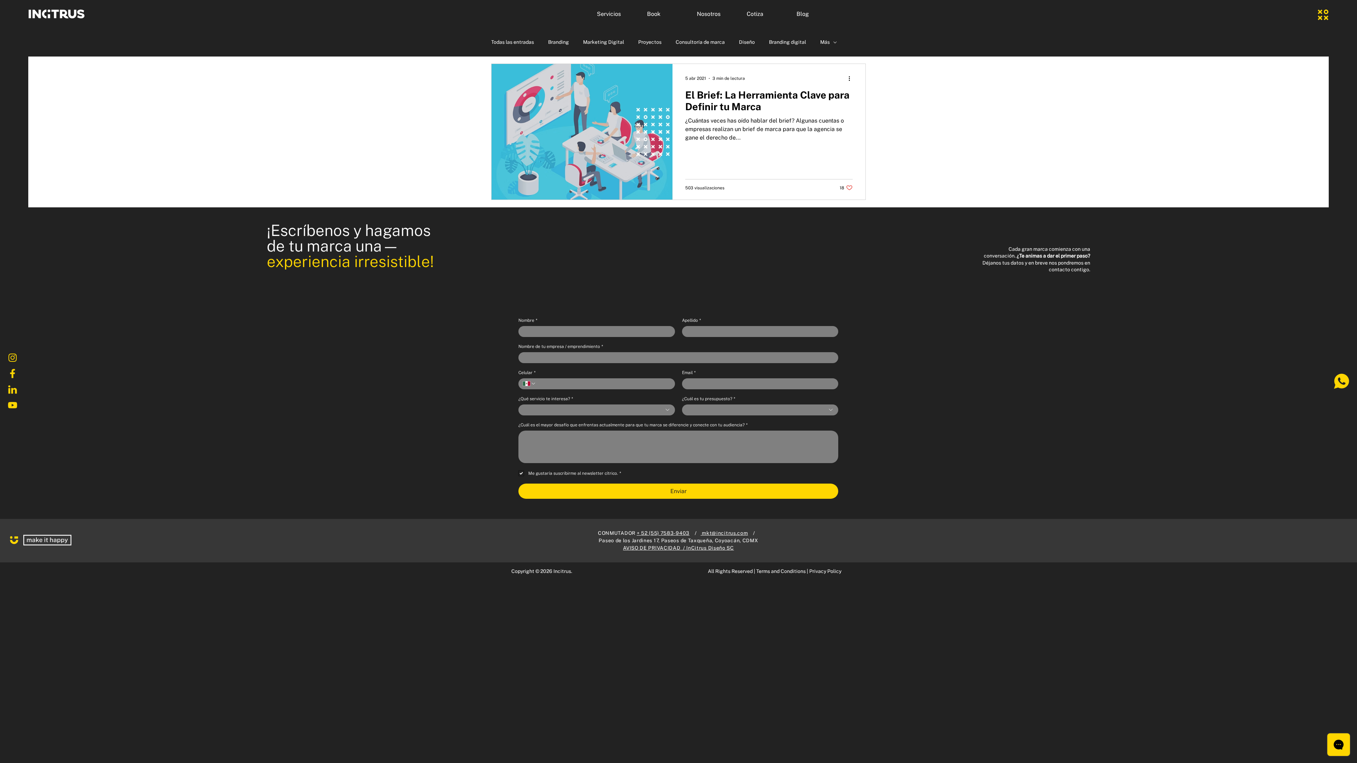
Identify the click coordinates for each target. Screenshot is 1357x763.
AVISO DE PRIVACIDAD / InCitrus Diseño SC (678, 548)
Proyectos (650, 42)
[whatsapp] (1341, 381)
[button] (617, 14)
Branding (558, 42)
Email (688, 372)
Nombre (527, 320)
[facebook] (12, 373)
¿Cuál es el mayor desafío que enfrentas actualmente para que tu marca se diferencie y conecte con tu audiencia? (632, 424)
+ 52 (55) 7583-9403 (663, 533)
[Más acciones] (851, 78)
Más (825, 42)
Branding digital (787, 42)
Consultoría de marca (700, 42)
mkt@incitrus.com (724, 533)
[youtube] (12, 405)
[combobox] (596, 409)
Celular (526, 372)
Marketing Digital (603, 42)
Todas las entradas (512, 42)
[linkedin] (12, 389)
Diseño (747, 42)
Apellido (691, 320)
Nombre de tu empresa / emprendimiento (560, 346)
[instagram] (12, 358)
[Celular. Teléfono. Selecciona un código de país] (529, 383)
